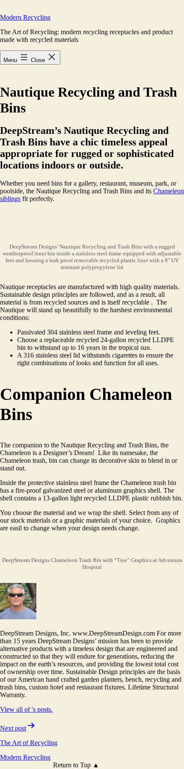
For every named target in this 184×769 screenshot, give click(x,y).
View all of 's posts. (26, 709)
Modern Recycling (25, 17)
